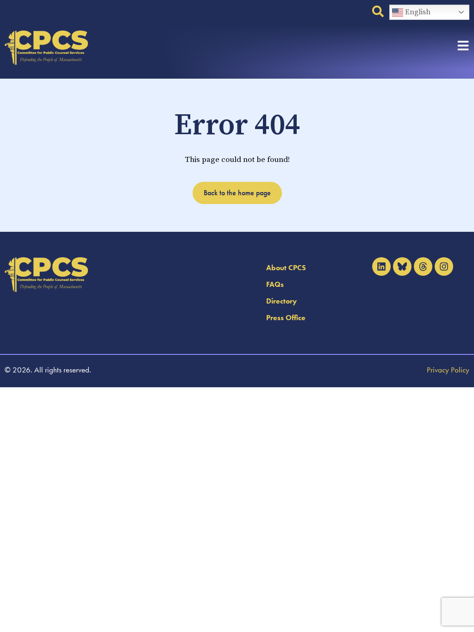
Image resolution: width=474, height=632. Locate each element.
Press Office (286, 317)
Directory (281, 301)
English (416, 12)
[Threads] (423, 266)
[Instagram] (444, 266)
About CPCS (286, 267)
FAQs (275, 284)
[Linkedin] (381, 266)
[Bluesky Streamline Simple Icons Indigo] (402, 266)
